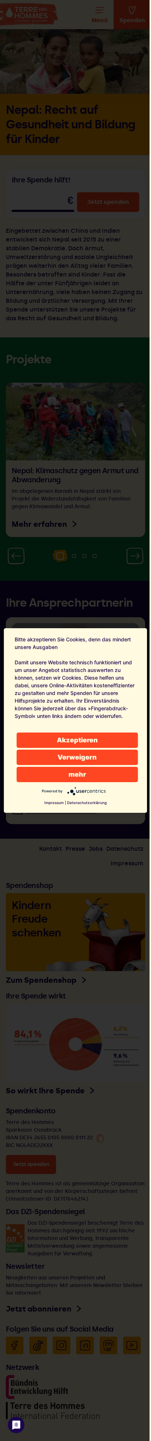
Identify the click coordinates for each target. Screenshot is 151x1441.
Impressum (54, 802)
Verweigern (77, 757)
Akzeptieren (77, 740)
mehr (77, 774)
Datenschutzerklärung (87, 802)
